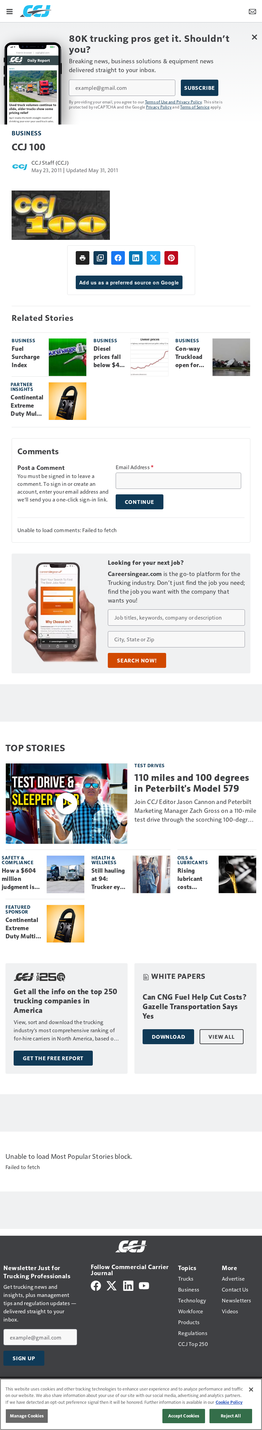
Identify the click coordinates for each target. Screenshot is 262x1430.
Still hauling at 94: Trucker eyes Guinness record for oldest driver (109, 879)
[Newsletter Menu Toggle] (252, 10)
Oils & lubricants (192, 860)
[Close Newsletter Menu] (254, 37)
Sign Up (24, 1358)
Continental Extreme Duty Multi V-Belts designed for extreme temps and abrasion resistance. (27, 406)
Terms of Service (194, 107)
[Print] (82, 258)
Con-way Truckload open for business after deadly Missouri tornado (188, 357)
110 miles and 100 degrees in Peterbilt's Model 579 (191, 783)
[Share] (118, 258)
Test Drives (149, 765)
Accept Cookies (184, 1415)
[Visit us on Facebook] (96, 1284)
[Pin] (171, 258)
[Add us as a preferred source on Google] (100, 258)
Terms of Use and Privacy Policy (173, 101)
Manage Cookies (27, 1415)
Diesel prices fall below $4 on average (108, 357)
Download (168, 1036)
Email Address (135, 467)
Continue (139, 501)
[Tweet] (153, 258)
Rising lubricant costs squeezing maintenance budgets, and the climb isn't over (195, 879)
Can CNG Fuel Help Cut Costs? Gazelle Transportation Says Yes (195, 1006)
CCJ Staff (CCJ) (50, 162)
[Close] (251, 1389)
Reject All (231, 1415)
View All (221, 1036)
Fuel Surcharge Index (26, 357)
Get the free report (53, 1058)
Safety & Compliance (17, 860)
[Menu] (9, 10)
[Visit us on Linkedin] (128, 1284)
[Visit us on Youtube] (144, 1284)
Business (26, 133)
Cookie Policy (229, 1402)
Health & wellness (103, 860)
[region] (131, 1404)
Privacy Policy (159, 107)
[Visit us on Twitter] (112, 1284)
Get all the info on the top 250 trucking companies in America (66, 1001)
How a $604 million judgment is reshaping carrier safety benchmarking (21, 879)
